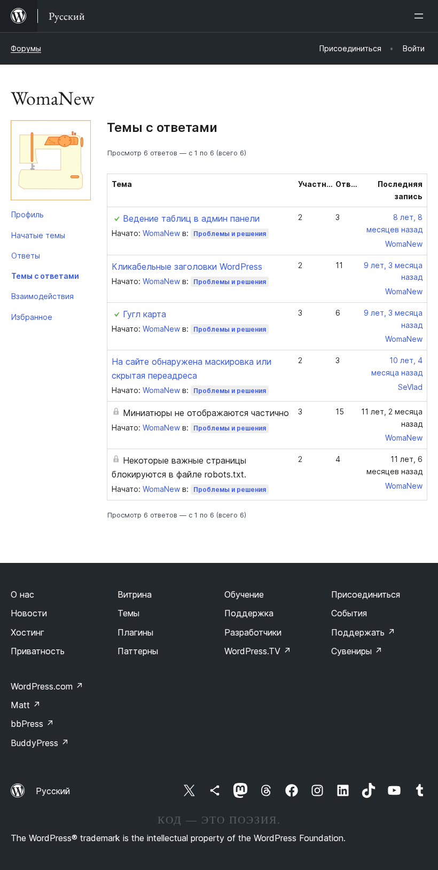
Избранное (31, 317)
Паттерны (138, 651)
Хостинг (27, 632)
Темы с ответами (45, 275)
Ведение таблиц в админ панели (191, 218)
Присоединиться (365, 594)
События (349, 613)
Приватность (38, 651)
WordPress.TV (257, 651)
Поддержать (363, 632)
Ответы (25, 255)
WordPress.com (47, 686)
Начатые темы (38, 235)
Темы (128, 613)
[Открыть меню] (421, 16)
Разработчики (252, 632)
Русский (53, 791)
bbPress (32, 723)
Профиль (27, 214)
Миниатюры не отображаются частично (206, 412)
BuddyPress (40, 743)
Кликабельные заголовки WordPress (187, 266)
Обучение (244, 594)
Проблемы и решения (229, 234)
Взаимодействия (42, 296)
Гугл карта (144, 314)
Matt (26, 705)
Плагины (135, 632)
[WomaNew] (51, 162)
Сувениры (356, 651)
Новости (29, 613)
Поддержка (248, 613)
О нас (22, 594)
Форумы (26, 48)
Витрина (135, 594)
